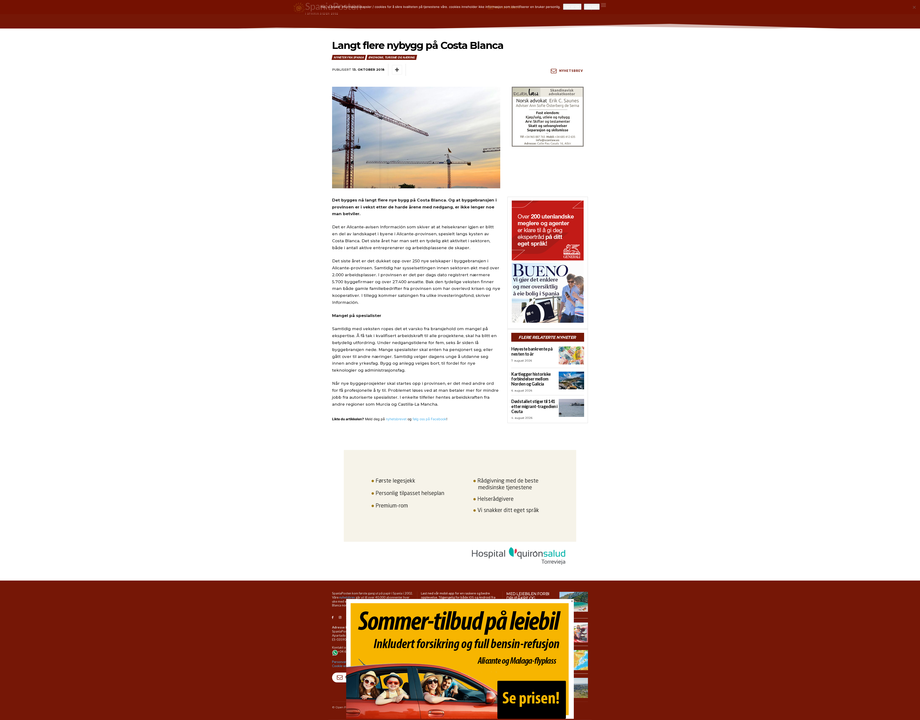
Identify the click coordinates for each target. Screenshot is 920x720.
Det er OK (572, 7)
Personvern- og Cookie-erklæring (344, 664)
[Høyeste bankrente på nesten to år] (571, 355)
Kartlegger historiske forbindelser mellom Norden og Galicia (531, 378)
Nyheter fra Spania (348, 57)
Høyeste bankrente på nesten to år (531, 351)
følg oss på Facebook (429, 419)
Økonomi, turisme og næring (391, 57)
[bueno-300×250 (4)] (547, 293)
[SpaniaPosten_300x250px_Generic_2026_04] (547, 230)
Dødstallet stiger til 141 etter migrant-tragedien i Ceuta (534, 406)
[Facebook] (332, 617)
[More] (397, 70)
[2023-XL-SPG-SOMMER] (460, 717)
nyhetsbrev (347, 597)
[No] (914, 7)
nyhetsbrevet (396, 419)
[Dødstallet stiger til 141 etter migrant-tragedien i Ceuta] (571, 408)
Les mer (592, 7)
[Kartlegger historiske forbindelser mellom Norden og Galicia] (571, 380)
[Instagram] (340, 617)
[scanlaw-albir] (547, 117)
